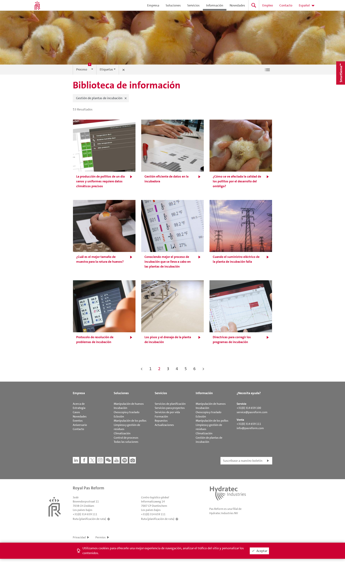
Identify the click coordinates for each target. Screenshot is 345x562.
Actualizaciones (164, 425)
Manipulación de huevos (129, 404)
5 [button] (186, 368)
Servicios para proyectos (170, 408)
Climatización (122, 433)
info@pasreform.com (250, 428)
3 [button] (168, 368)
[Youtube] (116, 460)
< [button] (142, 368)
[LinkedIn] (76, 460)
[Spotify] (124, 460)
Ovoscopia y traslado (126, 412)
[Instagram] (100, 460)
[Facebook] (84, 460)
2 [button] (159, 368)
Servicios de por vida (167, 412)
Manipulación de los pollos (130, 420)
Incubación (120, 408)
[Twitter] (92, 460)
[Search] (253, 5)
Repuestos (161, 420)
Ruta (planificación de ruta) (89, 519)
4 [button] (177, 368)
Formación (161, 416)
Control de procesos (126, 438)
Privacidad (79, 537)
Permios (100, 537)
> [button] (203, 368)
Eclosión (119, 416)
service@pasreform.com (252, 412)
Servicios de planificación (170, 404)
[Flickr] (132, 460)
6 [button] (194, 368)
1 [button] (150, 368)
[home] (37, 5)
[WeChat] (108, 460)
